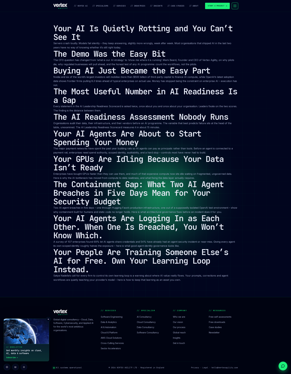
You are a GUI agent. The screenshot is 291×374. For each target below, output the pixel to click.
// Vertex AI (81, 6)
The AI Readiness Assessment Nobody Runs (140, 116)
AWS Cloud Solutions (111, 338)
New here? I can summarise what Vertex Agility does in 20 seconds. (263, 355)
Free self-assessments (220, 316)
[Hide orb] (24, 367)
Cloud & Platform (109, 332)
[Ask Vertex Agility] (283, 366)
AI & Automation (108, 327)
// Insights (156, 6)
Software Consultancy (148, 332)
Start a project (217, 5)
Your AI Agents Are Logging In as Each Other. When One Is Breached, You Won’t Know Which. (138, 227)
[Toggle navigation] (235, 6)
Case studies (215, 327)
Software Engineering (111, 316)
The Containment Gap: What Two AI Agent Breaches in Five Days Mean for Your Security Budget (138, 193)
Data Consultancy (145, 327)
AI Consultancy (144, 316)
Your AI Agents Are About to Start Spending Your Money (127, 138)
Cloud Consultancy (146, 322)
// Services (119, 6)
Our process (179, 327)
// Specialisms (100, 6)
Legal (205, 367)
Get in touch (179, 343)
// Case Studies (175, 6)
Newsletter (214, 332)
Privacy (195, 367)
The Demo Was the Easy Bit (109, 53)
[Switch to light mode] (7, 367)
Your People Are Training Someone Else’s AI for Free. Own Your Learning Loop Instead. (140, 261)
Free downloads (217, 322)
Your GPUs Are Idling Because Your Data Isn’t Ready (138, 163)
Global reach (179, 332)
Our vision (178, 322)
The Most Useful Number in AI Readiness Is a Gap (145, 95)
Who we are (179, 316)
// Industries (137, 6)
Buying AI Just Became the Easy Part (131, 70)
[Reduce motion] (15, 367)
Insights (176, 338)
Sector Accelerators (111, 348)
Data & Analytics (109, 322)
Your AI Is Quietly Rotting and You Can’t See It (143, 32)
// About (193, 6)
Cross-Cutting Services (112, 343)
